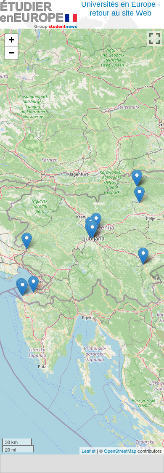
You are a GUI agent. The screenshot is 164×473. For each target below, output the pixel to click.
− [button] (11, 53)
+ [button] (11, 40)
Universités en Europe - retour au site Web (120, 8)
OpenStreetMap (120, 450)
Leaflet (88, 450)
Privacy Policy (33, 433)
